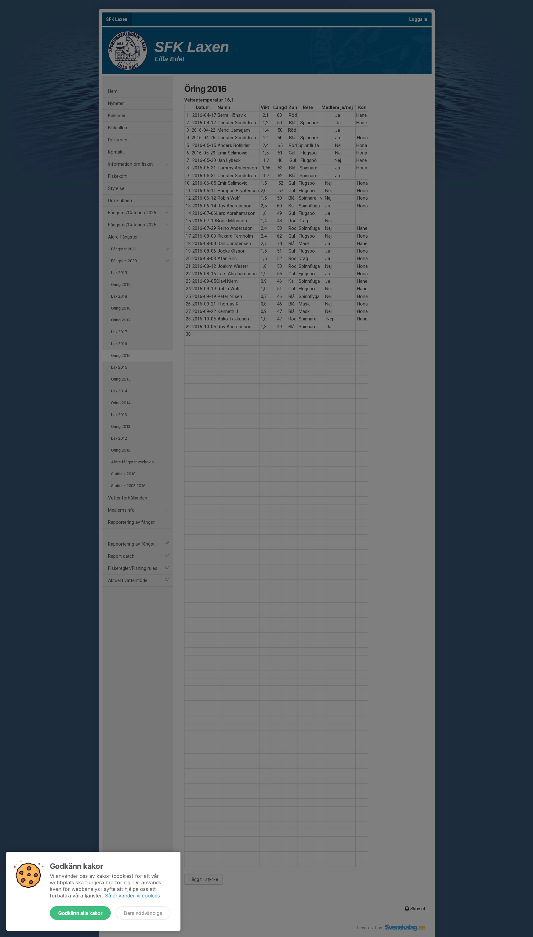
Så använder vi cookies (132, 895)
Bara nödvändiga (143, 913)
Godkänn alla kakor (80, 913)
